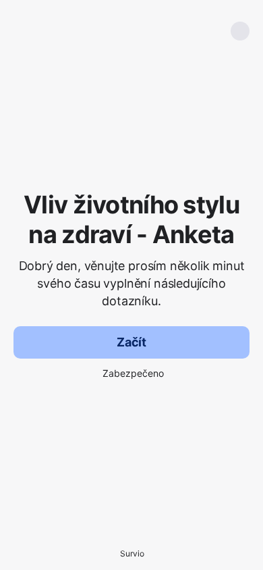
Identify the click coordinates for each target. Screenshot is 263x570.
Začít (131, 342)
